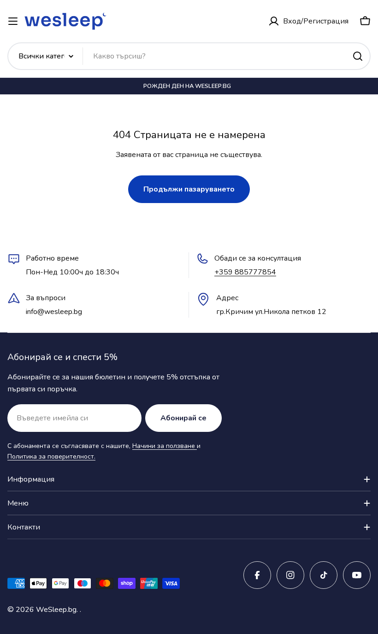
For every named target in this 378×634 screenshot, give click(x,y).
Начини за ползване (164, 446)
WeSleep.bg (56, 610)
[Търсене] (357, 56)
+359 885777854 (245, 272)
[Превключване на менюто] (12, 21)
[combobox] (189, 56)
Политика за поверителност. (51, 456)
